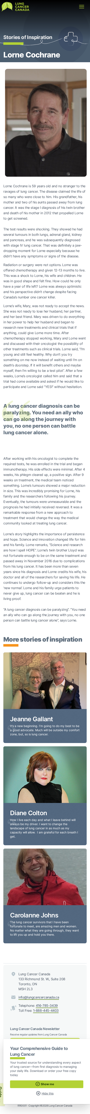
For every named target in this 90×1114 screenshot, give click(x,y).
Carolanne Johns (34, 915)
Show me (47, 1084)
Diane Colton (28, 813)
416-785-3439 (47, 1005)
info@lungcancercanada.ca (38, 997)
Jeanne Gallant (31, 719)
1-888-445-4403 (46, 1010)
